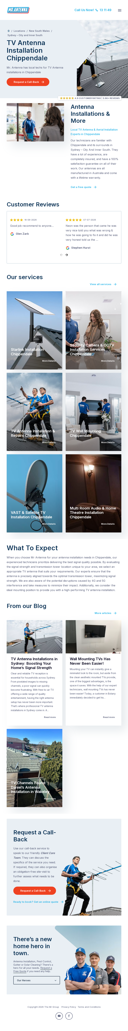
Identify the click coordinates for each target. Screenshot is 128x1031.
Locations (19, 30)
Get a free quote (81, 187)
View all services (100, 284)
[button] (66, 255)
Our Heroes (23, 980)
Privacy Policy (69, 1007)
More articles (103, 613)
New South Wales (39, 30)
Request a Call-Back (26, 82)
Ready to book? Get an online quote (35, 901)
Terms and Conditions (89, 1007)
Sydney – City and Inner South (25, 35)
